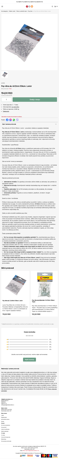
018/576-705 (33, 1)
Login (2, 415)
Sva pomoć (3, 427)
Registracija (4, 417)
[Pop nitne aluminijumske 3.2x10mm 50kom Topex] (45, 285)
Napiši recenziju (29, 359)
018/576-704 (27, 1)
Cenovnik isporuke (5, 437)
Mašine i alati (12, 11)
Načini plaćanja (4, 431)
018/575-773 (21, 1)
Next (55, 42)
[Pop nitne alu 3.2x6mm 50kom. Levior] (15, 285)
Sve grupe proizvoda (6, 441)
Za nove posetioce (5, 425)
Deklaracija (6, 111)
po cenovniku (15, 107)
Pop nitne (30, 11)
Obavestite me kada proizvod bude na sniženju (11, 116)
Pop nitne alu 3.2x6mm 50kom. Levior (12, 300)
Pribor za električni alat (21, 11)
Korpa (2, 421)
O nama (3, 435)
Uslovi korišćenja (5, 429)
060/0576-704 (39, 1)
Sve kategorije (4, 11)
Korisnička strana (5, 419)
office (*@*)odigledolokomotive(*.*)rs (31, 450)
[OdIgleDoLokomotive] (29, 6)
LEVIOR (3, 83)
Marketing (3, 439)
